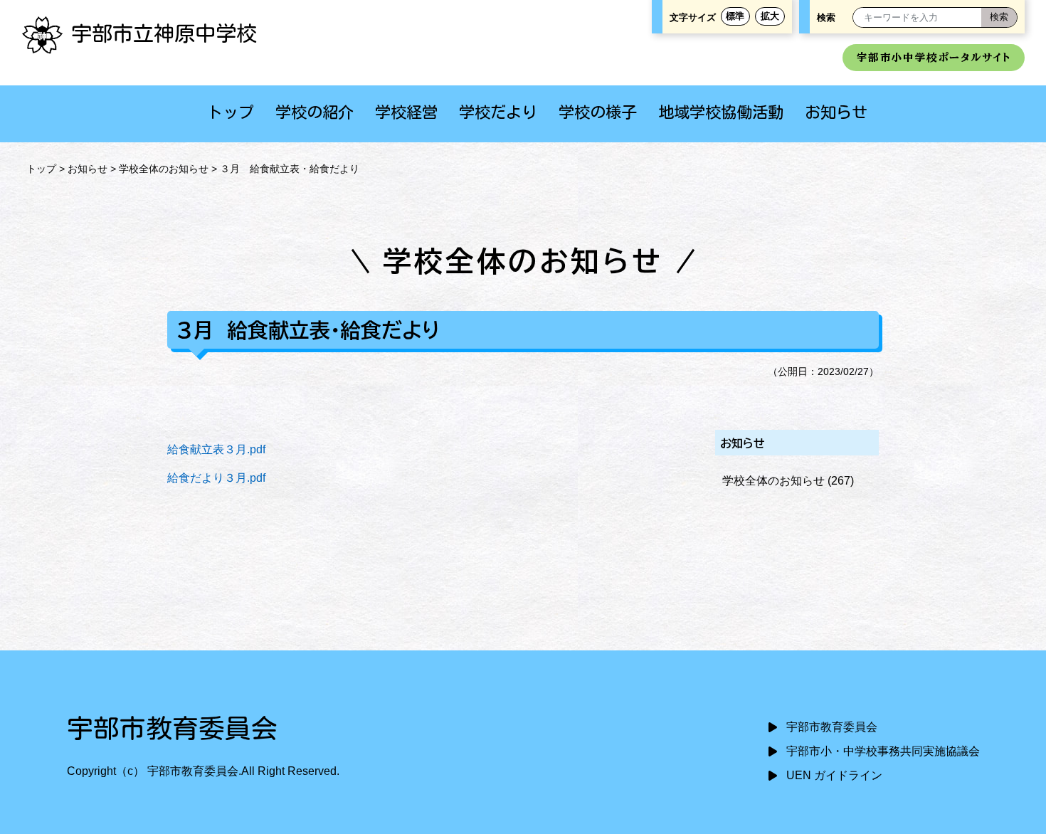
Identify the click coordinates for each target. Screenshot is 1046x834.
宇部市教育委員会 (831, 727)
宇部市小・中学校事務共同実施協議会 (883, 751)
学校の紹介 (314, 112)
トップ (230, 112)
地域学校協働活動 (720, 112)
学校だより (498, 112)
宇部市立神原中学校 (164, 33)
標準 (735, 16)
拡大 (770, 16)
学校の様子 (598, 112)
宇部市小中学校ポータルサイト (933, 57)
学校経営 (406, 112)
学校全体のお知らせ (163, 168)
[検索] (999, 17)
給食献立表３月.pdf (216, 449)
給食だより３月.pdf (216, 478)
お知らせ (836, 112)
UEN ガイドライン (834, 775)
